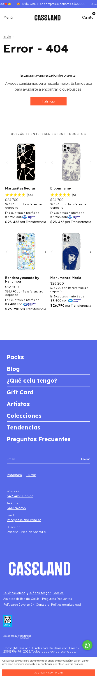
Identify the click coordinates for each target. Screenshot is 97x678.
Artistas (18, 403)
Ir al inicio (48, 101)
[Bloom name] (71, 162)
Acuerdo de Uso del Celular (21, 598)
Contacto (42, 604)
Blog (13, 368)
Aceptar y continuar (49, 672)
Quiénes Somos (14, 593)
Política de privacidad (66, 604)
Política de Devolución (18, 604)
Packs (15, 357)
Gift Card (20, 392)
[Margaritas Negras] (26, 162)
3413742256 (16, 508)
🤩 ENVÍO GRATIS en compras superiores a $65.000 (49, 4)
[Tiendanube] (17, 637)
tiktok (31, 475)
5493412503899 (20, 496)
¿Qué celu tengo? (32, 380)
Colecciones (24, 415)
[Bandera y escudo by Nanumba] (26, 251)
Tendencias (23, 427)
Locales (58, 593)
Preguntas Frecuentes (39, 439)
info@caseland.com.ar (24, 520)
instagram (14, 475)
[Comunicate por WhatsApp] (87, 645)
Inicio (7, 36)
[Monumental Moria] (71, 251)
